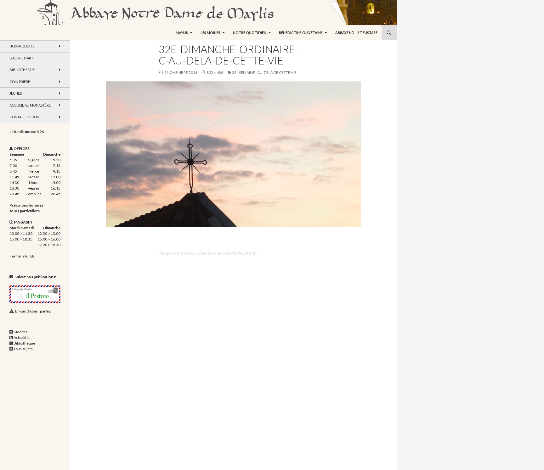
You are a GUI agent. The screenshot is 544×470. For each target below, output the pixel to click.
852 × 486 (215, 72)
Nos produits (21, 46)
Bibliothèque (22, 70)
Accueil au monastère (30, 105)
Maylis (182, 32)
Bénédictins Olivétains (301, 32)
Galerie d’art (21, 58)
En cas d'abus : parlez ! (34, 311)
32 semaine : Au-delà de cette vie (264, 72)
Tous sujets (23, 348)
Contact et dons (25, 117)
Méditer (20, 331)
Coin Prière (19, 82)
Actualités (22, 337)
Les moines (210, 32)
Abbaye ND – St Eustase (356, 32)
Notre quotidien (249, 32)
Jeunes (15, 93)
